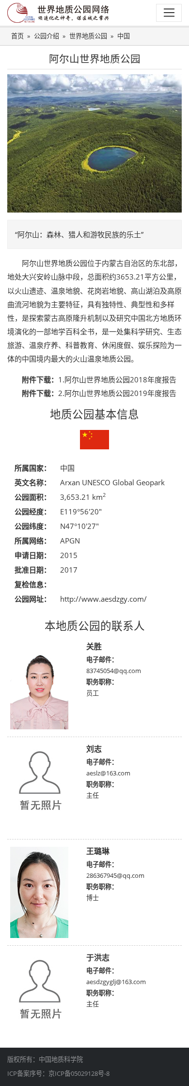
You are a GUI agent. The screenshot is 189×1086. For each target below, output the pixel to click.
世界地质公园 (88, 36)
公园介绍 (46, 36)
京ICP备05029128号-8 (79, 1073)
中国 (123, 36)
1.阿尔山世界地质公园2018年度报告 (117, 379)
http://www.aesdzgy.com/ (103, 599)
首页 (17, 36)
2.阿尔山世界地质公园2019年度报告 (117, 393)
